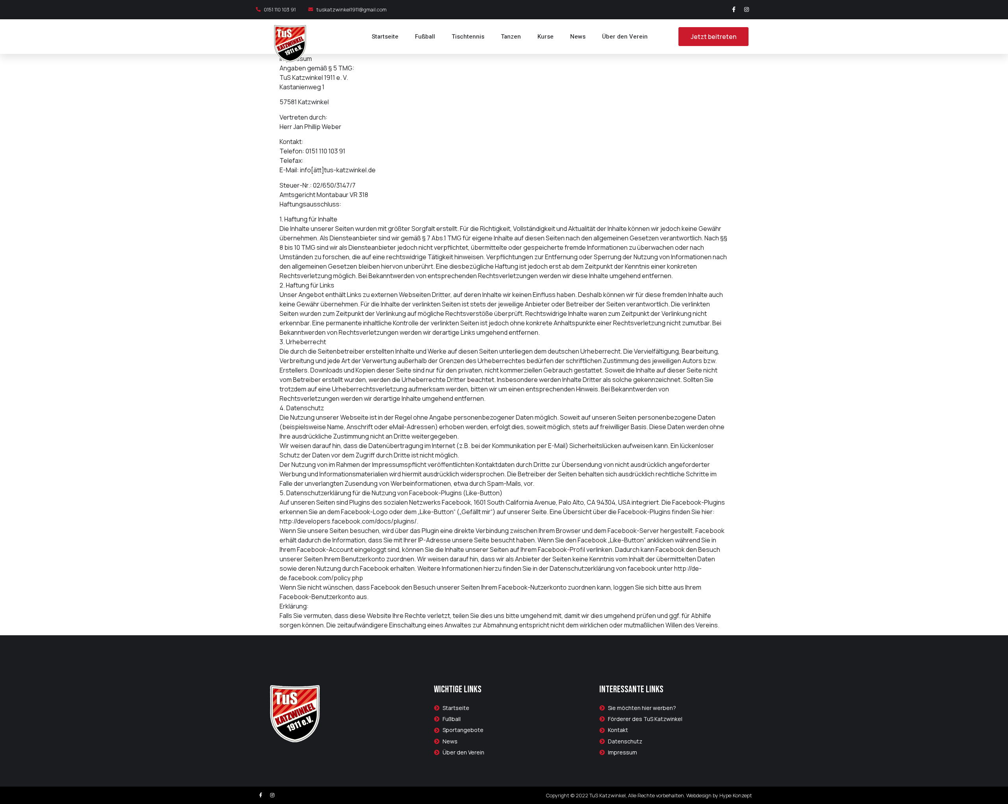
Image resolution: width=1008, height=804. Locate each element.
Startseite (385, 36)
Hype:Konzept (735, 795)
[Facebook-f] (733, 9)
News (578, 36)
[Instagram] (746, 9)
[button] (713, 36)
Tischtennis (468, 36)
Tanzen (511, 36)
